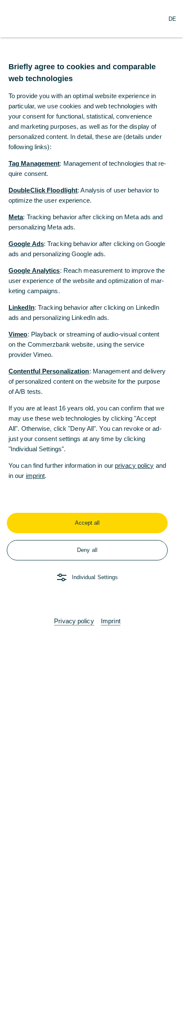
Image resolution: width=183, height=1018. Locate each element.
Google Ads (26, 243)
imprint (35, 475)
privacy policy (134, 465)
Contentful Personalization (49, 371)
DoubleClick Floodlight (43, 190)
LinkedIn (21, 307)
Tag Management (34, 163)
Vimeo (18, 334)
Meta (16, 217)
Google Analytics (34, 270)
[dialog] (91, 509)
